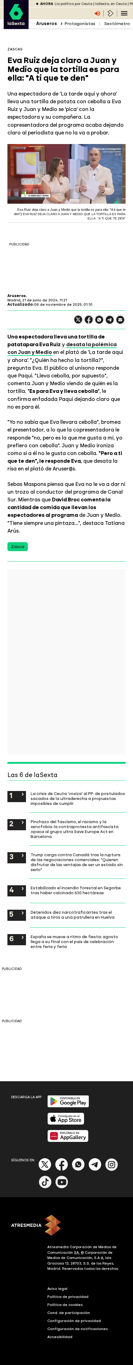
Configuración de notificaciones (77, 1329)
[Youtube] (61, 1187)
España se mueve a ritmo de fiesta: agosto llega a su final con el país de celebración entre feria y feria (74, 941)
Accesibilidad (59, 1337)
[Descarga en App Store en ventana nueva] (65, 1123)
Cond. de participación (68, 1313)
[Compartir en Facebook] (89, 322)
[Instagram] (111, 1169)
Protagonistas (79, 23)
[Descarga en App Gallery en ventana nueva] (68, 1140)
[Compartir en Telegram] (110, 322)
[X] (78, 322)
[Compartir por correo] (120, 322)
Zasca (17, 546)
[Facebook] (61, 1169)
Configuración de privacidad (74, 1321)
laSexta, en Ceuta (111, 4)
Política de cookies (65, 1305)
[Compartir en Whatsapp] (99, 322)
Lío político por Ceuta (73, 4)
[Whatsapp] (78, 1169)
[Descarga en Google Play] (68, 1106)
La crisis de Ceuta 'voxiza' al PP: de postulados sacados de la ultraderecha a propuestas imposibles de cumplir (78, 798)
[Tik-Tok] (45, 1187)
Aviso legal (57, 1288)
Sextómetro (117, 23)
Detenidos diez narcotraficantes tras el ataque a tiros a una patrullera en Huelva (72, 915)
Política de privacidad (67, 1297)
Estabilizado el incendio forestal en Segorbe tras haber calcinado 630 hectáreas (76, 890)
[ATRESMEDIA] (66, 1226)
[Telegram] (94, 1169)
